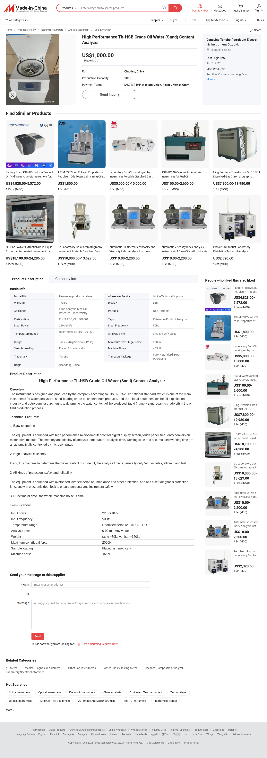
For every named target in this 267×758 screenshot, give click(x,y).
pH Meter (11, 668)
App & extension (215, 20)
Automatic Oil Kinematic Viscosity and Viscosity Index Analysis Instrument (246, 495)
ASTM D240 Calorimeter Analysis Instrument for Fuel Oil (246, 378)
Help (193, 20)
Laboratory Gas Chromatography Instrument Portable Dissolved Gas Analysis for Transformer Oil (246, 348)
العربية (154, 734)
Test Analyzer (178, 692)
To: (28, 594)
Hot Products (38, 729)
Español (54, 734)
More (209, 79)
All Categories (17, 20)
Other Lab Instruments (82, 668)
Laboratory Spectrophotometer (25, 672)
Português (68, 734)
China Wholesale (117, 729)
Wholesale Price (139, 729)
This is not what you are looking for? (53, 644)
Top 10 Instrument (135, 701)
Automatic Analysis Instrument (97, 701)
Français (82, 734)
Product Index (201, 729)
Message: (23, 603)
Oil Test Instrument (20, 701)
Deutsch (126, 734)
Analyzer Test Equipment (55, 701)
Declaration (174, 742)
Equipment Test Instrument (145, 692)
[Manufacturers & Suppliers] (25, 8)
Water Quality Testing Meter (120, 668)
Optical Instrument (49, 692)
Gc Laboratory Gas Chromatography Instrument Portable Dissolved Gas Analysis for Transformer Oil (246, 465)
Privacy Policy (191, 742)
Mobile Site (218, 729)
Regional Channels (180, 729)
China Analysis (112, 692)
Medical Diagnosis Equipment (42, 668)
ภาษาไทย (197, 734)
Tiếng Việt (222, 734)
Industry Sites (158, 729)
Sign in (259, 10)
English (42, 734)
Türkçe (209, 734)
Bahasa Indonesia (241, 734)
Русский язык (98, 734)
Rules (260, 20)
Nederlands (141, 734)
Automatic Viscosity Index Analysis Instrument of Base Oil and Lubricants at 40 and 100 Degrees (246, 524)
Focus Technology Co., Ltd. (108, 742)
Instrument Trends (165, 701)
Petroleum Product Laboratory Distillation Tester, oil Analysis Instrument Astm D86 (246, 553)
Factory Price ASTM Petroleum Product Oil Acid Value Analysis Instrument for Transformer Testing (246, 290)
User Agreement (155, 742)
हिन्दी (186, 734)
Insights (232, 729)
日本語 (176, 734)
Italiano (114, 734)
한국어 (165, 734)
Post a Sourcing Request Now (98, 644)
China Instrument (19, 692)
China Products (57, 729)
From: (25, 584)
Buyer (173, 20)
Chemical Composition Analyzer (164, 668)
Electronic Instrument (82, 692)
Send (38, 636)
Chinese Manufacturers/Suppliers (87, 729)
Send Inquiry (110, 94)
